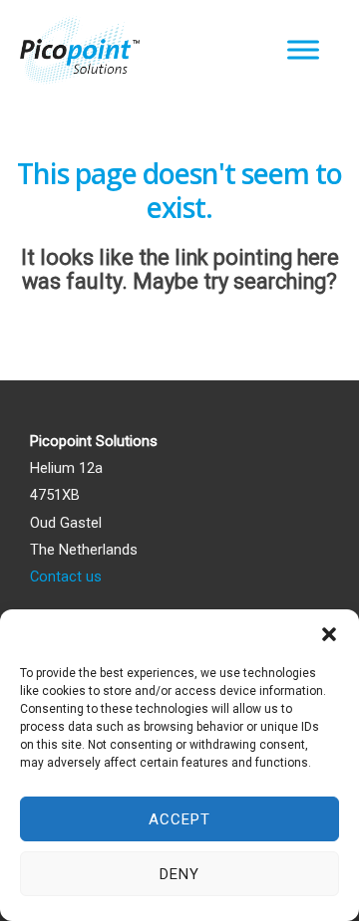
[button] (329, 634)
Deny (179, 874)
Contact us (66, 576)
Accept (179, 819)
